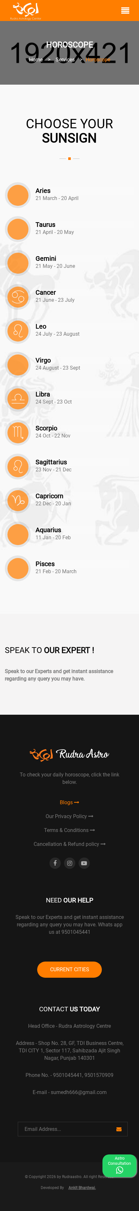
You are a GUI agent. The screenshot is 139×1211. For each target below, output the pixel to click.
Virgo (43, 360)
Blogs (67, 802)
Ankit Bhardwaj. (82, 1187)
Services (65, 60)
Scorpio (46, 428)
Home (36, 60)
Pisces (45, 564)
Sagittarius (51, 462)
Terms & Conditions (67, 830)
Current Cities (69, 969)
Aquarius (48, 530)
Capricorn (49, 496)
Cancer (46, 292)
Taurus (45, 224)
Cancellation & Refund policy (67, 844)
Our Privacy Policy (67, 816)
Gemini (46, 258)
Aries (43, 191)
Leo (41, 326)
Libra (43, 394)
